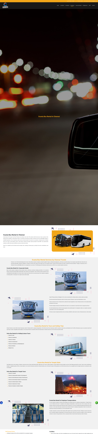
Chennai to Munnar (11, 345)
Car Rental (62, 5)
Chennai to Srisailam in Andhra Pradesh (15, 385)
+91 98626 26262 (79, 1)
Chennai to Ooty (11, 335)
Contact (93, 5)
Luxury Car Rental (78, 5)
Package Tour (85, 5)
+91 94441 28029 (71, 1)
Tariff (90, 5)
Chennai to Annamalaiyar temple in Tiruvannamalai (17, 379)
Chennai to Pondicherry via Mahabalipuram (16, 343)
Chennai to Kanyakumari (12, 341)
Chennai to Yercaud (11, 339)
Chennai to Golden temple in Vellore (14, 381)
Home (58, 5)
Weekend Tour (11, 347)
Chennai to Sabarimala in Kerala (14, 383)
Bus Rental (72, 5)
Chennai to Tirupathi (12, 373)
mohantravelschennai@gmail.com (91, 1)
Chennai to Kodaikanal (12, 337)
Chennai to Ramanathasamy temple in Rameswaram (17, 377)
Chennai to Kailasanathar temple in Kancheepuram (17, 375)
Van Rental (67, 5)
